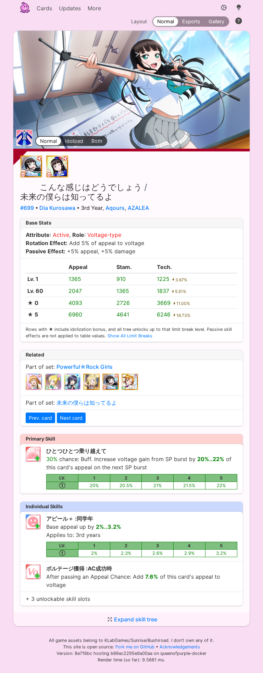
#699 (27, 207)
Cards (44, 8)
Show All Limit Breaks (130, 335)
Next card (71, 418)
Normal (48, 141)
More (94, 8)
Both (96, 141)
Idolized (74, 141)
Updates (70, 8)
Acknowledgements (180, 646)
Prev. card (40, 418)
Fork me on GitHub (135, 646)
